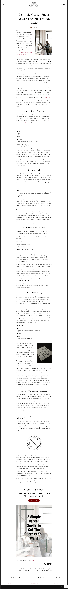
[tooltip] (61, 4)
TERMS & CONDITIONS (12, 583)
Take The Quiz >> (34, 500)
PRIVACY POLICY (34, 583)
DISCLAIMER (55, 583)
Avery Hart (36, 27)
